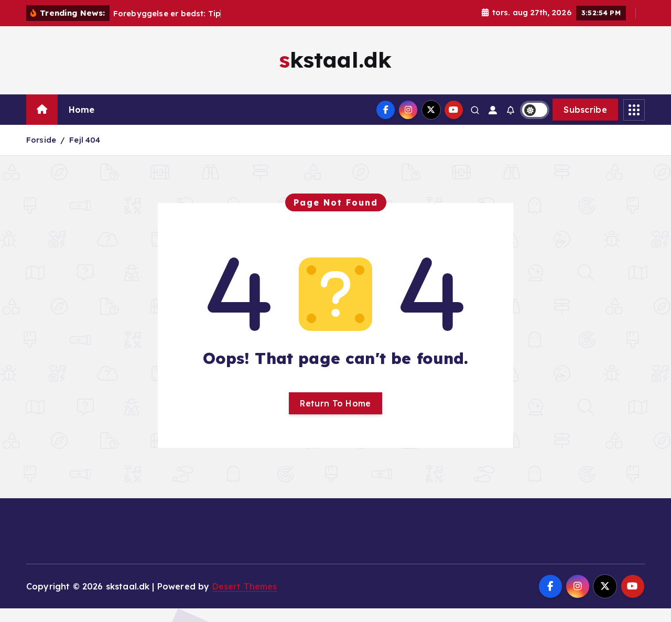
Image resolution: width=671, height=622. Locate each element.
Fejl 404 (84, 140)
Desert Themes (244, 586)
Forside (41, 140)
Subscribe (585, 109)
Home (82, 109)
